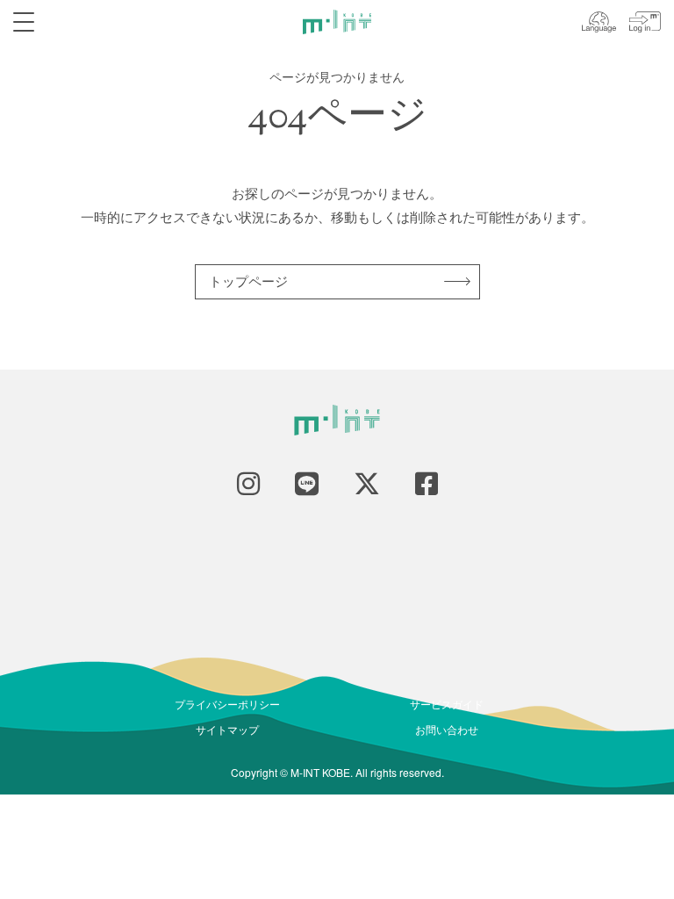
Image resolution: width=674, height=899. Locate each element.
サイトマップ (227, 729)
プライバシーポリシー (227, 703)
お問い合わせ (446, 729)
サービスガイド (447, 703)
